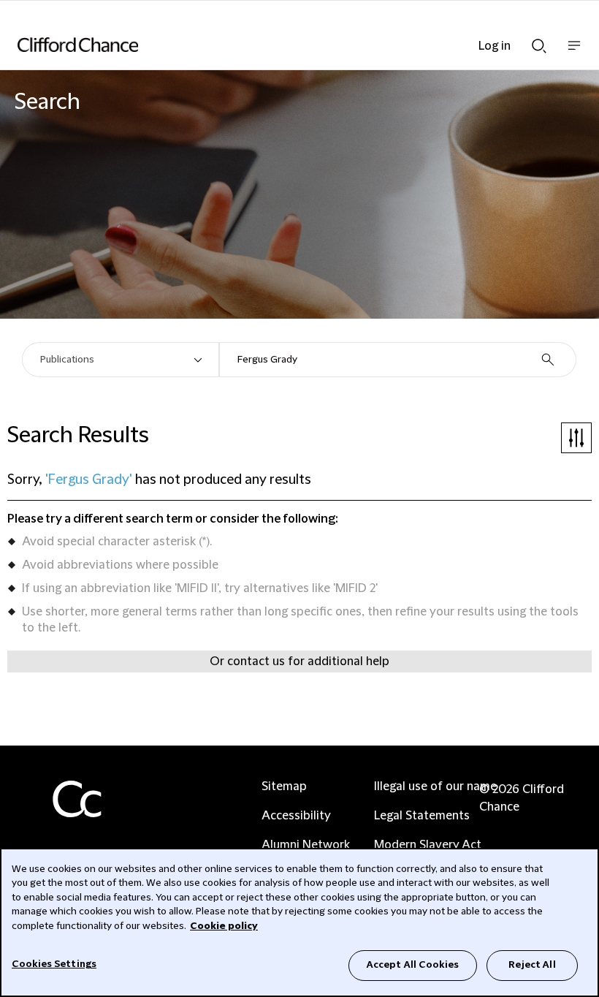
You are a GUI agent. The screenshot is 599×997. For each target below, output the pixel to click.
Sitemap (284, 786)
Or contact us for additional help (299, 661)
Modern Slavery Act (427, 845)
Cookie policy (224, 926)
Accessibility (296, 815)
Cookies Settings (54, 964)
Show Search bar (539, 41)
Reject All (531, 965)
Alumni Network (306, 845)
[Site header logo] (278, 44)
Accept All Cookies (413, 965)
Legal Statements (422, 815)
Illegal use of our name (435, 786)
